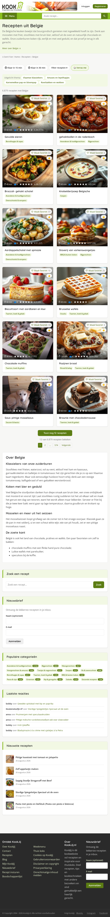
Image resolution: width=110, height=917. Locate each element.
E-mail (9, 627)
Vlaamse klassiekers (33, 77)
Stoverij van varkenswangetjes (77, 250)
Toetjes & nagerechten (49, 670)
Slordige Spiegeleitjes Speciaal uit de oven (37, 792)
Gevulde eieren (13, 136)
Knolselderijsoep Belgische (74, 191)
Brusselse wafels (68, 308)
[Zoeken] (104, 16)
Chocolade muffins (16, 363)
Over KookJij (8, 846)
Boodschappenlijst (12, 876)
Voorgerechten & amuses (20, 670)
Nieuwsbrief (8, 868)
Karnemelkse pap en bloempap (21, 82)
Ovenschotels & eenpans (16, 200)
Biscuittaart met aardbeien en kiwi (25, 308)
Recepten (26, 56)
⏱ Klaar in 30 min (36, 67)
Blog (4, 859)
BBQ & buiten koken (68, 254)
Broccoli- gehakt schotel (19, 191)
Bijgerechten (93, 141)
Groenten (33, 679)
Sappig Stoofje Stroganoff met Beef (34, 780)
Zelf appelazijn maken (27, 768)
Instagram (91, 913)
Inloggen (85, 6)
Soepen (63, 196)
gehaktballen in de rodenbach (77, 136)
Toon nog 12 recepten (55, 433)
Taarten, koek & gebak (15, 313)
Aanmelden (15, 641)
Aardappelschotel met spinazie (23, 250)
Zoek (98, 584)
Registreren (100, 6)
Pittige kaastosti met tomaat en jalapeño (37, 757)
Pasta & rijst (14, 679)
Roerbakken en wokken (52, 82)
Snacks (63, 313)
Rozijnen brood (68, 363)
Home (17, 56)
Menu (12, 16)
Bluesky (79, 913)
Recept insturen (10, 872)
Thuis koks (39, 851)
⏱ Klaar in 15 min (13, 67)
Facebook (103, 913)
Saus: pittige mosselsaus (19, 417)
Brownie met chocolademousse (77, 417)
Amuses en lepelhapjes (58, 77)
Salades (71, 679)
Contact (6, 851)
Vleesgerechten (71, 666)
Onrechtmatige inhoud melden (45, 874)
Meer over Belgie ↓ (11, 48)
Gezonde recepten (92, 679)
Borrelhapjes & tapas (14, 141)
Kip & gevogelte (53, 679)
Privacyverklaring (42, 868)
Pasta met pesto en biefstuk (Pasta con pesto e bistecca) (45, 803)
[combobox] (71, 16)
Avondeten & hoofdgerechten (72, 141)
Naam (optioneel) (14, 615)
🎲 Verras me (79, 67)
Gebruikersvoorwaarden (46, 859)
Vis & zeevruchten (91, 670)
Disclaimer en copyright (46, 863)
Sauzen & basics (12, 422)
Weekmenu (39, 846)
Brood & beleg (66, 368)
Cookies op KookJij (43, 855)
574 (56, 445)
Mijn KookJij (8, 863)
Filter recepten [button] (59, 67)
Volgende (66, 445)
